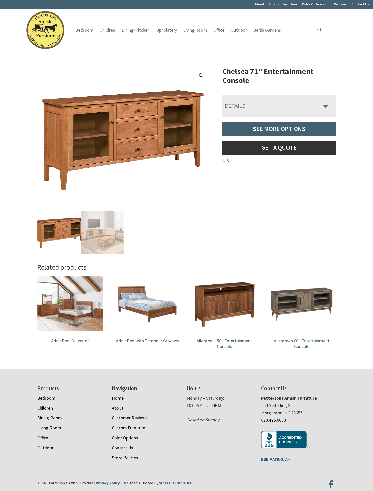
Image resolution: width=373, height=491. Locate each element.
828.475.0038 (273, 420)
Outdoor (239, 30)
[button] (201, 75)
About (259, 4)
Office (218, 30)
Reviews (340, 4)
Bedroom (84, 30)
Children (107, 30)
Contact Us (360, 4)
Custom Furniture (283, 4)
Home (118, 398)
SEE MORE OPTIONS (279, 129)
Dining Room (49, 418)
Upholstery (166, 30)
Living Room (195, 30)
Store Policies (125, 458)
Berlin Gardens (267, 30)
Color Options (313, 4)
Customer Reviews (129, 418)
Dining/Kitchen (136, 30)
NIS (225, 161)
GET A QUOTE (279, 147)
